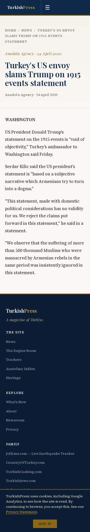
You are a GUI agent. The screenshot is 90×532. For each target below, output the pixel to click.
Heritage (13, 377)
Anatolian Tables (20, 368)
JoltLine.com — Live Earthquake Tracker (40, 453)
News (27, 30)
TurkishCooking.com (24, 471)
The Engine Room (21, 350)
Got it (44, 524)
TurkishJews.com (21, 480)
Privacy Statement (21, 511)
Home (10, 30)
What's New (16, 401)
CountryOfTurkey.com (25, 462)
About (11, 411)
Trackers (14, 359)
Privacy (12, 429)
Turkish (21, 7)
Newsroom (15, 420)
